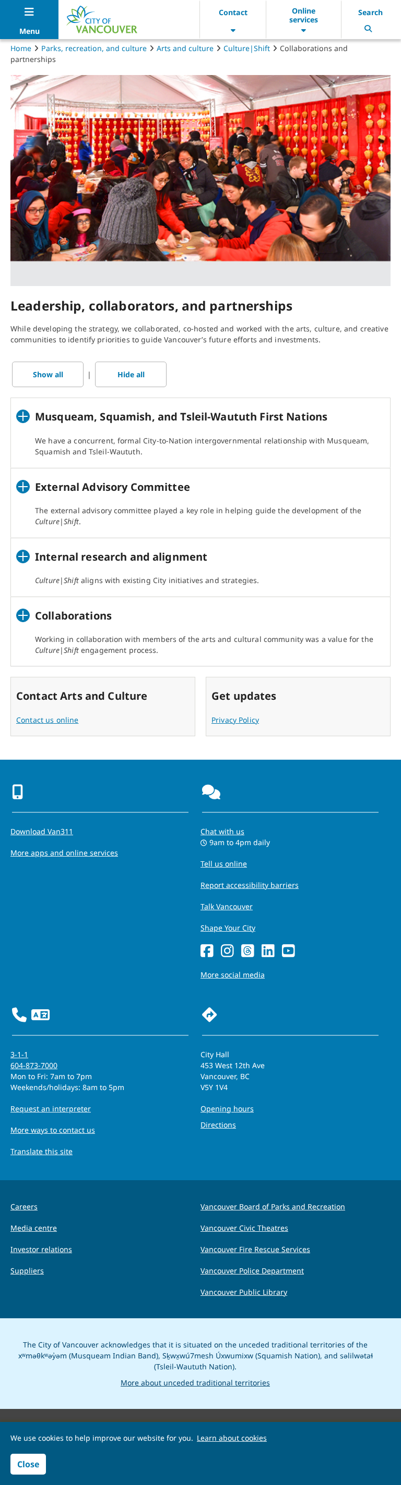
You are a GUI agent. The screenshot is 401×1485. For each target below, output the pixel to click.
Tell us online (223, 864)
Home (20, 48)
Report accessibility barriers (249, 885)
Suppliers (27, 1271)
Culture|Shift (246, 48)
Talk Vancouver (226, 906)
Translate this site (41, 1151)
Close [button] (28, 1464)
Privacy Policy (235, 720)
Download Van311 (41, 831)
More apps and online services (64, 853)
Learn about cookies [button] (232, 1438)
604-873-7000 (33, 1065)
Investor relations (41, 1249)
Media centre (33, 1228)
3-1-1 (19, 1054)
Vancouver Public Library (243, 1292)
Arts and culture (185, 48)
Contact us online (47, 720)
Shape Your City (227, 928)
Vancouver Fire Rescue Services (255, 1249)
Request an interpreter (50, 1108)
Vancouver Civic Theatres (244, 1228)
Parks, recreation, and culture (94, 48)
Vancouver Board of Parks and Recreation (272, 1206)
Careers (24, 1206)
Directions (218, 1125)
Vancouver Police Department (252, 1271)
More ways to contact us (52, 1130)
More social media (232, 975)
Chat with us (222, 831)
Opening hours (227, 1108)
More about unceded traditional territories (195, 1383)
